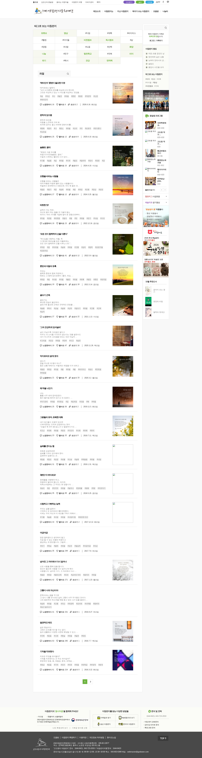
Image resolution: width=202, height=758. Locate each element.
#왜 (87, 402)
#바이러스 (131, 33)
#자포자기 (101, 488)
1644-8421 (150, 716)
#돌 (74, 369)
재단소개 (96, 11)
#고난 (42, 430)
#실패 (61, 190)
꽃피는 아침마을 (62, 2)
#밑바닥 (83, 161)
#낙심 (96, 218)
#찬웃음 (98, 369)
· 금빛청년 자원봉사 (153, 216)
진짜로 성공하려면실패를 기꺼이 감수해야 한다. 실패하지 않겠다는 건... (52, 453)
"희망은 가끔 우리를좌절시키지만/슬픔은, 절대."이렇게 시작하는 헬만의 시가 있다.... (54, 154)
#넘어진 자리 (76, 575)
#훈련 (73, 96)
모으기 (74, 104)
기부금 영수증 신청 (79, 728)
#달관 (77, 636)
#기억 (56, 665)
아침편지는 (108, 11)
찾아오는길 (111, 737)
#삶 (131, 40)
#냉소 (90, 369)
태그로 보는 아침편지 (154, 74)
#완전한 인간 (83, 517)
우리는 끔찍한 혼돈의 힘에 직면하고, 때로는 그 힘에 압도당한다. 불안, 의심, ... (56, 273)
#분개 (101, 665)
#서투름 (88, 604)
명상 (66, 33)
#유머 (92, 430)
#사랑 (56, 517)
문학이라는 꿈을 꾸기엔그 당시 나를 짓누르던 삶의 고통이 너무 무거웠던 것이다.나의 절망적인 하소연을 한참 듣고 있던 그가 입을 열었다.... (64, 597)
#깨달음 (84, 459)
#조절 (82, 402)
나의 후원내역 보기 (60, 728)
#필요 (75, 161)
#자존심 (60, 402)
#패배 (87, 488)
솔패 (140, 2)
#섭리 (83, 247)
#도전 (66, 575)
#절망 (42, 369)
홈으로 (35, 2)
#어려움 (55, 247)
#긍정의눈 (44, 251)
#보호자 (88, 128)
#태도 (83, 636)
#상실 (56, 308)
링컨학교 (88, 53)
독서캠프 (109, 40)
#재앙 (80, 190)
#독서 (65, 60)
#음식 (65, 218)
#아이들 (66, 40)
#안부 (65, 341)
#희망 (42, 279)
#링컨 (63, 430)
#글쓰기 (78, 308)
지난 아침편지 (122, 11)
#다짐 (87, 33)
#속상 (95, 546)
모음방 (156, 11)
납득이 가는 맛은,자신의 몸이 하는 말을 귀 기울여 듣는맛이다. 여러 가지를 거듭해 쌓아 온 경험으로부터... (60, 212)
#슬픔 (49, 161)
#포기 (42, 546)
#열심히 (78, 546)
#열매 (56, 546)
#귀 (81, 128)
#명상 (42, 665)
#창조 (49, 459)
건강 (88, 60)
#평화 (42, 128)
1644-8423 (117, 748)
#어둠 (61, 279)
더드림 (149, 2)
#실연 (78, 341)
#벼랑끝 (43, 373)
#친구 (65, 53)
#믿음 (42, 459)
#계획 (109, 33)
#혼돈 (96, 279)
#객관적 (88, 96)
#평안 (89, 279)
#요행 (87, 190)
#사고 (71, 341)
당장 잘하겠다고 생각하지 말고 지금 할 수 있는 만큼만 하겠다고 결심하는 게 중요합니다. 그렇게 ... (54, 539)
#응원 (80, 96)
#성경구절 (99, 247)
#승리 (42, 488)
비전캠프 (88, 40)
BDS (98, 2)
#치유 (70, 665)
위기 (44, 60)
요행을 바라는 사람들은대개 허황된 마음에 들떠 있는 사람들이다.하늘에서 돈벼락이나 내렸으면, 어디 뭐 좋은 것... (59, 183)
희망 (131, 47)
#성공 (56, 459)
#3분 (93, 488)
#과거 (63, 665)
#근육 (99, 308)
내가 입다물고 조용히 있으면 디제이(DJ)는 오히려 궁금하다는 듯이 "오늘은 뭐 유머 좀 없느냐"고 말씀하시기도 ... (58, 424)
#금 (103, 161)
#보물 (63, 459)
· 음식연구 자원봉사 (153, 219)
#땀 (74, 190)
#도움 (87, 47)
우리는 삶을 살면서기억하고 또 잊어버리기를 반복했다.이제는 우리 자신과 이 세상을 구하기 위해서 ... (59, 511)
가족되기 (159, 40)
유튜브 (44, 33)
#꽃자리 (86, 575)
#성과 (70, 546)
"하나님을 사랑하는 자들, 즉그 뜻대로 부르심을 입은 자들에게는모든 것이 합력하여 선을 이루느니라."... (56, 241)
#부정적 (93, 665)
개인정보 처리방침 (96, 737)
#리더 (148, 79)
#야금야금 (87, 546)
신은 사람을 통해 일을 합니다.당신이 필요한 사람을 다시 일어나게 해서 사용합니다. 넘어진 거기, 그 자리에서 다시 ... (58, 568)
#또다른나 (97, 128)
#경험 (44, 47)
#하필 (94, 402)
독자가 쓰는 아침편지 (140, 11)
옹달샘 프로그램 (156, 116)
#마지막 (55, 488)
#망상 (94, 190)
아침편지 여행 (77, 2)
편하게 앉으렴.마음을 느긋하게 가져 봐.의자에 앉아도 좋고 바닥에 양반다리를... (56, 122)
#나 (53, 96)
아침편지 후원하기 (69, 737)
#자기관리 (44, 402)
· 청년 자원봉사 (152, 213)
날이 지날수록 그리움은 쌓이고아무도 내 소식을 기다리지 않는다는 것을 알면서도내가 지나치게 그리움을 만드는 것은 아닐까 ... (60, 334)
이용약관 (82, 737)
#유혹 (82, 279)
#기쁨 (42, 161)
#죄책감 (84, 665)
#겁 (67, 402)
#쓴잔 (101, 190)
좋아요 (62, 104)
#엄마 (49, 128)
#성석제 (79, 604)
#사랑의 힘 (72, 517)
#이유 (68, 161)
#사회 (78, 430)
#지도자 (71, 430)
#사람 (65, 47)
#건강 (51, 341)
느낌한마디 (48, 104)
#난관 (96, 96)
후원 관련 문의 (150, 728)
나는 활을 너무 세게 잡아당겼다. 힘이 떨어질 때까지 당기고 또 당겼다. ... (56, 395)
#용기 (49, 190)
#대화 (49, 430)
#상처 (70, 308)
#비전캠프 (149, 86)
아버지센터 (89, 2)
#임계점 (74, 402)
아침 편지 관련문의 (152, 722)
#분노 (61, 128)
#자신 (47, 96)
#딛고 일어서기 (46, 607)
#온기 (89, 218)
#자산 (63, 604)
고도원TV (129, 2)
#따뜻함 (57, 218)
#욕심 (49, 546)
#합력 (90, 247)
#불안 (68, 279)
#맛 (76, 218)
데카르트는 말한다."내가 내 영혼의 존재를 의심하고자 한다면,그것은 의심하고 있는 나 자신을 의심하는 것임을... (60, 90)
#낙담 (99, 459)
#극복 (109, 53)
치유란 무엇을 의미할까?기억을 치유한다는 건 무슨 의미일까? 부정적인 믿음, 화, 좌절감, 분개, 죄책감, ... (57, 658)
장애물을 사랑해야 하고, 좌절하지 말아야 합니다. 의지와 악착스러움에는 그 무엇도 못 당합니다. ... (57, 482)
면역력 (109, 60)
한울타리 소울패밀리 (55, 717)
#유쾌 (85, 430)
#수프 (102, 218)
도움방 (56, 737)
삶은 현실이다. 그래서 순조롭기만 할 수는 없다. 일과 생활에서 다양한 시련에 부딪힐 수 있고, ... (59, 629)
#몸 (70, 218)
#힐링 (44, 40)
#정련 (97, 161)
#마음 (42, 218)
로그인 (152, 40)
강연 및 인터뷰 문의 (152, 725)
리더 (131, 53)
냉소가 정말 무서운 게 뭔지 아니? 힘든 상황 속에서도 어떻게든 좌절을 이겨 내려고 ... (60, 363)
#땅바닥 (96, 604)
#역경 (42, 247)
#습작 (42, 312)
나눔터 (165, 11)
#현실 (63, 636)
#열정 (42, 190)
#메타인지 (44, 100)
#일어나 (71, 488)
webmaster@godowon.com (138, 752)
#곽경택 (71, 604)
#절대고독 (58, 575)
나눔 (44, 53)
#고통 (77, 247)
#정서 (90, 161)
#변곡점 (103, 279)
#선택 (109, 47)
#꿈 (55, 190)
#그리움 (43, 341)
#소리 (75, 128)
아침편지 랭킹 (151, 49)
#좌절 (66, 96)
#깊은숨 (43, 132)
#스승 (70, 459)
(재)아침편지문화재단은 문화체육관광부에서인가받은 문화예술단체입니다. (53, 721)
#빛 (48, 279)
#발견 (60, 96)
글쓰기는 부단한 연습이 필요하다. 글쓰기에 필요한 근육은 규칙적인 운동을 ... (57, 302)
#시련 (56, 636)
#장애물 (79, 488)
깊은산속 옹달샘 (47, 2)
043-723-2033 (161, 716)
